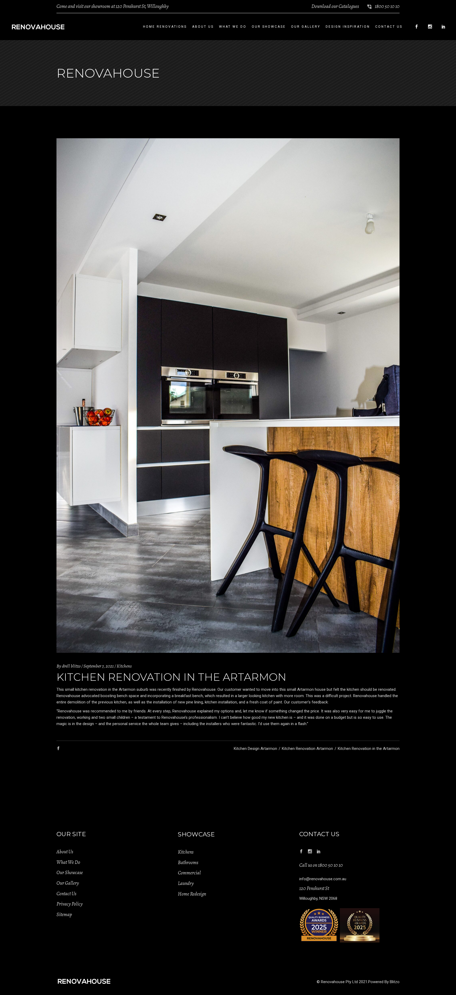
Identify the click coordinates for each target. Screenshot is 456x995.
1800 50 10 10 (387, 6)
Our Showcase (69, 872)
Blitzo (395, 981)
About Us (64, 851)
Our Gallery (67, 883)
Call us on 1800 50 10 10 (321, 865)
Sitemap (64, 914)
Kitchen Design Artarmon (255, 748)
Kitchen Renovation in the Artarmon (369, 748)
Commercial (189, 872)
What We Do (68, 862)
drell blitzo (71, 666)
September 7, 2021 (98, 666)
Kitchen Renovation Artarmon (307, 748)
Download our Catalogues (335, 6)
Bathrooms (188, 862)
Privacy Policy (69, 904)
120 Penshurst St (314, 888)
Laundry (186, 883)
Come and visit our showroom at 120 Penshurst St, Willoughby (112, 6)
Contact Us (66, 893)
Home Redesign (192, 894)
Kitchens (124, 666)
